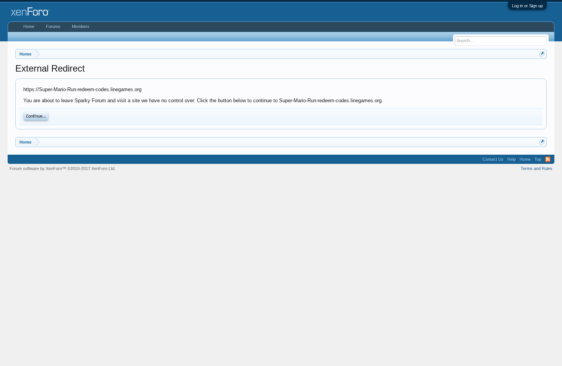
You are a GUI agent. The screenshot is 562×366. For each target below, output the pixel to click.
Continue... (36, 116)
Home (28, 26)
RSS (548, 159)
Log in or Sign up (527, 5)
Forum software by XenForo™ (62, 168)
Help (511, 159)
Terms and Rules (536, 168)
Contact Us (493, 159)
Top (537, 159)
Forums (53, 26)
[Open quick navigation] (541, 53)
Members (80, 26)
